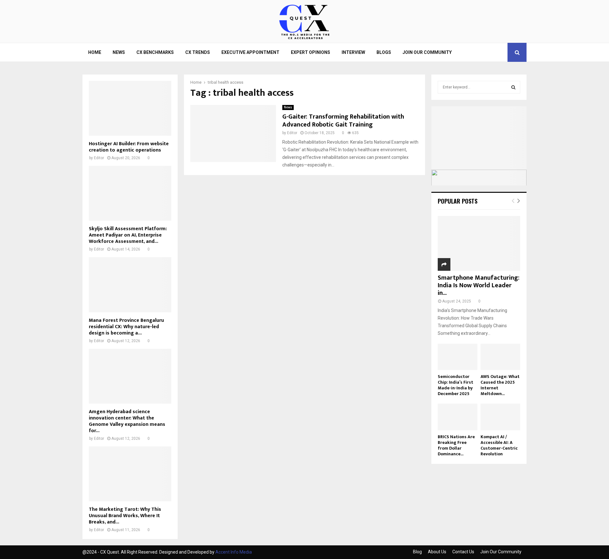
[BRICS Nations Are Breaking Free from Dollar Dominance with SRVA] (457, 417)
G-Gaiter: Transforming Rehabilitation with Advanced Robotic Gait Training (343, 120)
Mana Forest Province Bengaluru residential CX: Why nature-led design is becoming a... (126, 326)
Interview (353, 52)
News (119, 52)
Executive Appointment (250, 52)
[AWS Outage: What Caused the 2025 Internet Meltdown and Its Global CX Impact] (500, 357)
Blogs (384, 52)
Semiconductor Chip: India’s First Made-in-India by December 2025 (455, 385)
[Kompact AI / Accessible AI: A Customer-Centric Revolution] (500, 417)
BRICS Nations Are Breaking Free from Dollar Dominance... (456, 445)
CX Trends (197, 52)
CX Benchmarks (155, 52)
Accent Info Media (233, 552)
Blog (417, 551)
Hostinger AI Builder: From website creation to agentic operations (129, 147)
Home (94, 52)
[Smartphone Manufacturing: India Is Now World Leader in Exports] (479, 243)
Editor (292, 133)
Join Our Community (427, 52)
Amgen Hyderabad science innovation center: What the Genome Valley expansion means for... (127, 421)
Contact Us (463, 551)
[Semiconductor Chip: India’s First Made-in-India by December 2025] (457, 357)
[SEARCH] (513, 87)
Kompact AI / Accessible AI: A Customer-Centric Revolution (499, 445)
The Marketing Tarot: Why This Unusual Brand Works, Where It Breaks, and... (125, 515)
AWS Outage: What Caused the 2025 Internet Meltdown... (500, 385)
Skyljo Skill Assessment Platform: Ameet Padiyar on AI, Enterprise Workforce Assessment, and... (128, 235)
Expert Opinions (310, 52)
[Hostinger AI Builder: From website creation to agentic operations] (130, 108)
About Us (437, 551)
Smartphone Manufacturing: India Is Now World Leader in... (479, 285)
